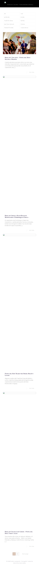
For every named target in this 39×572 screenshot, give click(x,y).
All (5, 13)
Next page (25, 554)
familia (22, 20)
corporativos (24, 27)
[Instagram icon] (21, 565)
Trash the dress (8, 20)
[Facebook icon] (19, 565)
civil (22, 13)
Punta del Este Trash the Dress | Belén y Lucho (19, 374)
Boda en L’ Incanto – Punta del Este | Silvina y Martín (17, 58)
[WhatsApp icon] (17, 565)
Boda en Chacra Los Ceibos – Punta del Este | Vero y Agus (19, 532)
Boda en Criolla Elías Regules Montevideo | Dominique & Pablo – (17, 216)
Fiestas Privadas (8, 27)
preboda (6, 17)
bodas (22, 17)
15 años (23, 24)
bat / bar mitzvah (9, 24)
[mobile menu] (36, 3)
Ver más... (32, 72)
